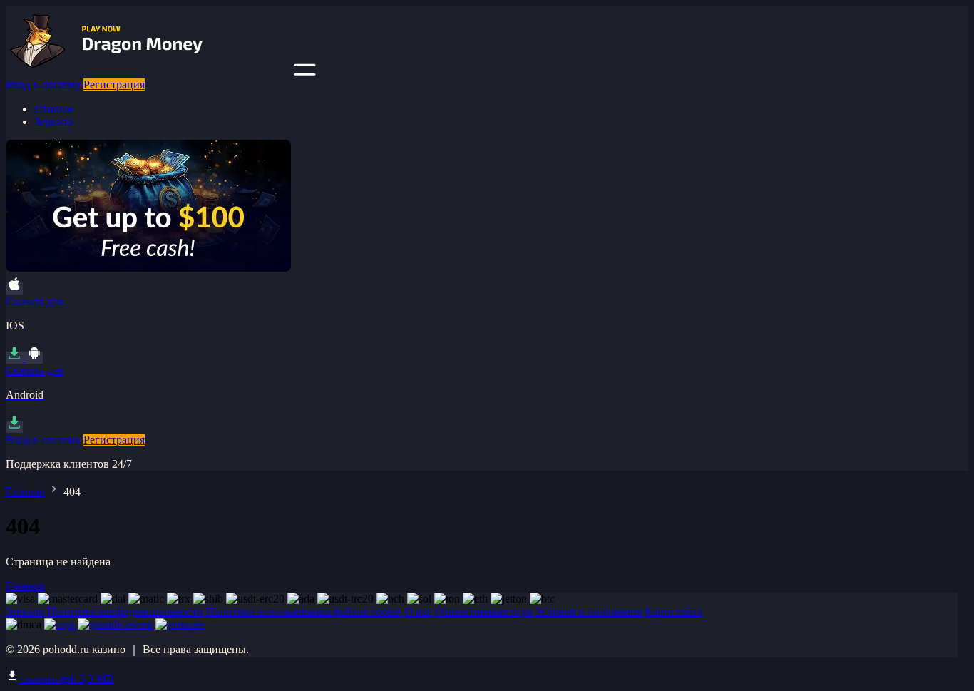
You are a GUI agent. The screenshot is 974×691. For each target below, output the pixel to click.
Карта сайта (673, 611)
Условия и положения (588, 611)
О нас (418, 611)
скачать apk (66, 678)
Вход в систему (43, 84)
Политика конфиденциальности (125, 611)
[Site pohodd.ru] (148, 72)
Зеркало (53, 122)
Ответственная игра (484, 611)
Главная (53, 109)
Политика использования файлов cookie (303, 611)
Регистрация (114, 84)
